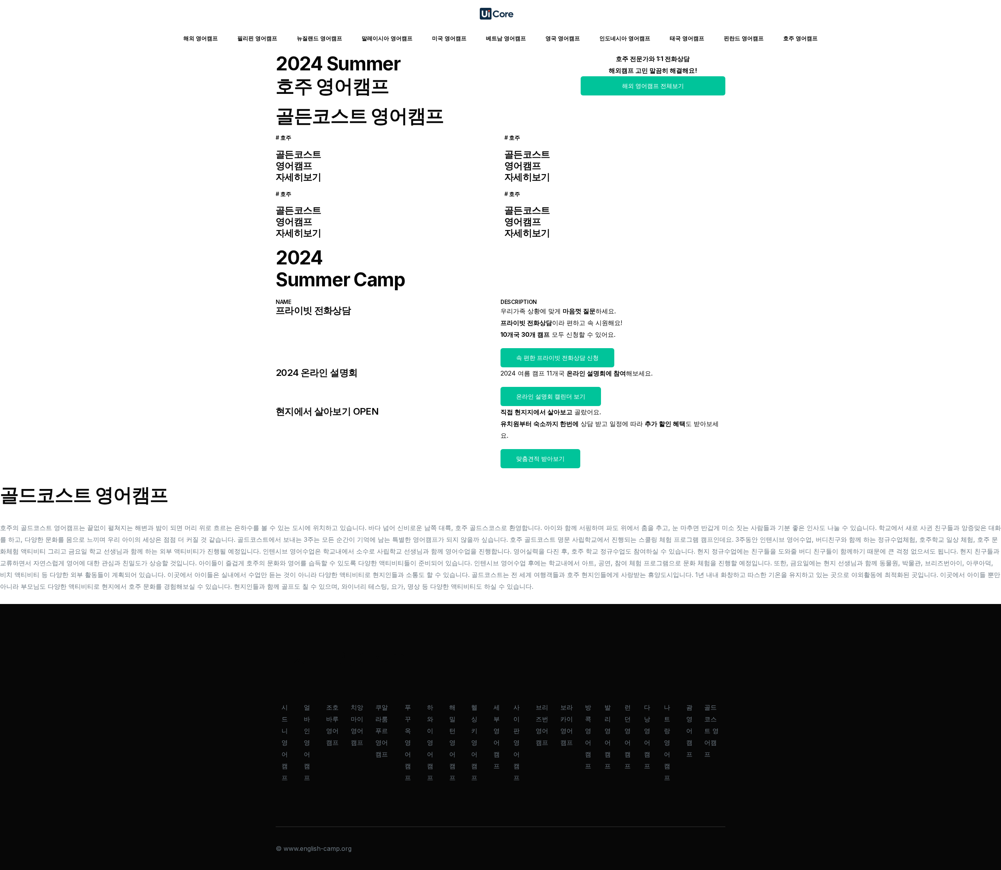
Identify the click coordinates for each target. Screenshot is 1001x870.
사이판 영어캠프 (516, 742)
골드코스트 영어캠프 (711, 730)
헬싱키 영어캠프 (474, 742)
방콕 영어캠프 (588, 736)
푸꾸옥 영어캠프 (408, 742)
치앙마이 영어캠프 (357, 724)
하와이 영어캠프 (430, 742)
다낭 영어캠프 (647, 736)
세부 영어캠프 (496, 736)
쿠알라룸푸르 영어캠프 (381, 730)
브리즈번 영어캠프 (542, 724)
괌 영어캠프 (689, 730)
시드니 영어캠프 (285, 742)
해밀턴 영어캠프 (452, 742)
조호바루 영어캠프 (332, 724)
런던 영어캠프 (627, 736)
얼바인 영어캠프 (307, 742)
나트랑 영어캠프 (667, 742)
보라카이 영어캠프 (566, 724)
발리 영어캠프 (608, 736)
